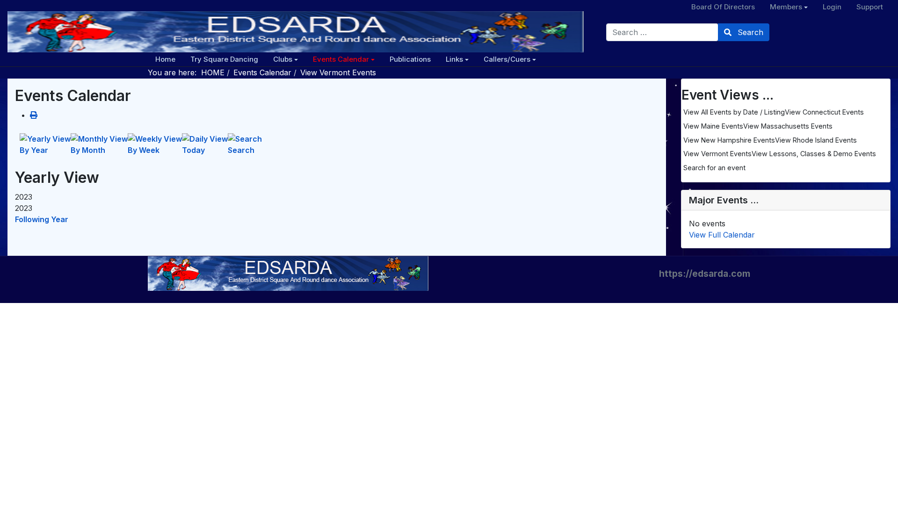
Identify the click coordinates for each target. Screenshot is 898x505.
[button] (285, 59)
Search (749, 32)
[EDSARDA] (295, 31)
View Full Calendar (722, 234)
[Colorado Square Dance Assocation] (288, 273)
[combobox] (662, 32)
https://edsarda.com (704, 273)
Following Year (41, 219)
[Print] (33, 115)
